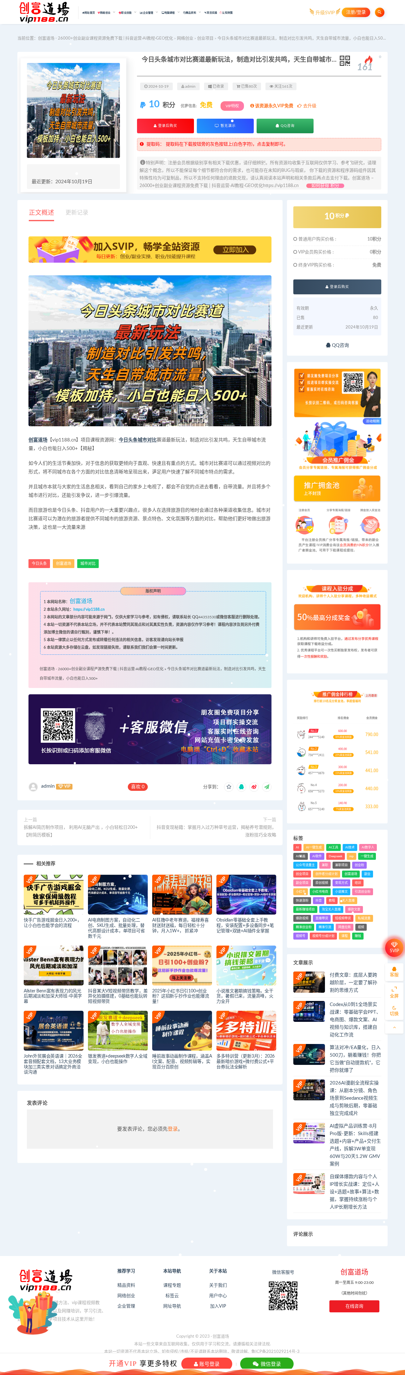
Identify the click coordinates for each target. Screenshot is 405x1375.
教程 (332, 900)
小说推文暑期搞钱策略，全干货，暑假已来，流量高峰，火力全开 (244, 996)
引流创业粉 (363, 891)
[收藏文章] (229, 787)
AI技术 (350, 847)
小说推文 (341, 891)
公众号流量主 (305, 865)
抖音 (318, 900)
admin (48, 786)
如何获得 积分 (325, 186)
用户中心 (218, 1296)
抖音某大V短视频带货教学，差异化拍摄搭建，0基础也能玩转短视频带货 (117, 996)
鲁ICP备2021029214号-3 (275, 1352)
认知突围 (227, 13)
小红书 (300, 891)
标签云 (172, 1296)
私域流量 (364, 918)
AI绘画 (300, 856)
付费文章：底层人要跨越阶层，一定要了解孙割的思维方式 (353, 983)
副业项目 (302, 882)
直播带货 (321, 918)
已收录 (218, 86)
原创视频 (321, 882)
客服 (394, 975)
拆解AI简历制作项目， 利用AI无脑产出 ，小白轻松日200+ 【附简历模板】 (81, 831)
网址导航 (172, 1306)
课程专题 (172, 1285)
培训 (358, 882)
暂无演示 (227, 126)
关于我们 (218, 1285)
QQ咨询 (287, 126)
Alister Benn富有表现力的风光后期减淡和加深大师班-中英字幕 (53, 996)
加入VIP (218, 1306)
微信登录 (270, 1363)
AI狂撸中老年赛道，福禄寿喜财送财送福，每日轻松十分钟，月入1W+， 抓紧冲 (180, 925)
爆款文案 (354, 909)
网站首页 (89, 13)
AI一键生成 (314, 847)
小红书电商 (320, 891)
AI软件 (317, 856)
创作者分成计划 (326, 874)
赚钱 (358, 936)
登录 (173, 1129)
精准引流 (325, 927)
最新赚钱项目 (305, 909)
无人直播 (348, 900)
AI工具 (333, 847)
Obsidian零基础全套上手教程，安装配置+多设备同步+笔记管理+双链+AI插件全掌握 (245, 925)
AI (297, 847)
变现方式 (341, 882)
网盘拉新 (344, 927)
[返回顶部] (394, 1028)
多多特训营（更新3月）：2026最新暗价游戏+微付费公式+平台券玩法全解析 (245, 1061)
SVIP (394, 951)
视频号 (300, 936)
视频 (361, 927)
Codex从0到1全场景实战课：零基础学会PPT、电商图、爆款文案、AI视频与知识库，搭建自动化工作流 (355, 1019)
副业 (367, 874)
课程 (344, 936)
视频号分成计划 (323, 936)
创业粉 (359, 865)
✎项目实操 (210, 13)
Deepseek (335, 856)
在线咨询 (354, 1306)
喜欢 (138, 786)
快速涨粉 (302, 900)
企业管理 (126, 1306)
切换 (394, 1014)
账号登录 (209, 1363)
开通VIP (123, 1363)
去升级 (309, 106)
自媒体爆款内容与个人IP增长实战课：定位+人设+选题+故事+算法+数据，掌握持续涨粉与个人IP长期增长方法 (354, 1191)
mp (351, 856)
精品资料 (126, 1285)
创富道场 (37, 440)
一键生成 (367, 856)
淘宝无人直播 (331, 909)
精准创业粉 (304, 927)
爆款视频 (302, 918)
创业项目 (205, 38)
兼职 (325, 865)
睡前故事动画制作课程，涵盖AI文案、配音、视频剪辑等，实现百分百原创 (182, 1061)
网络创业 (185, 38)
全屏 (394, 996)
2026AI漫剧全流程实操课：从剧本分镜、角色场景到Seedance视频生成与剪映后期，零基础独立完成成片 (354, 1098)
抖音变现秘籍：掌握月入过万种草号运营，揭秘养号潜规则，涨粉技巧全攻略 (216, 831)
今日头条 (128, 440)
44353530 (207, 617)
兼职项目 (341, 865)
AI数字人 (368, 847)
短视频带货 (343, 918)
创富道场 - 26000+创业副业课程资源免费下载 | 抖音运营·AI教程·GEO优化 (105, 38)
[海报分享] (266, 787)
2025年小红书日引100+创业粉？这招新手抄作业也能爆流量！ (180, 996)
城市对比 (147, 440)
